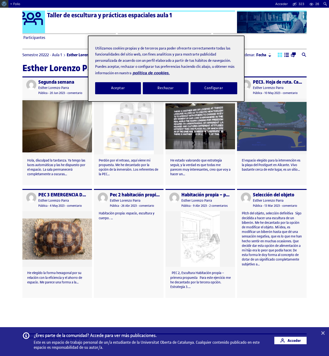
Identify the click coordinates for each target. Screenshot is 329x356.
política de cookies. (151, 73)
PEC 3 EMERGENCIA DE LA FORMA (73, 194)
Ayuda (219, 37)
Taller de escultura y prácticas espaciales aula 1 (109, 15)
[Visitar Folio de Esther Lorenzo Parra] (31, 85)
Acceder (294, 340)
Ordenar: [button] (253, 54)
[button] (280, 55)
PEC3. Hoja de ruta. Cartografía (285, 82)
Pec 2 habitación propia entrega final (148, 194)
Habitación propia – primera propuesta (222, 194)
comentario (74, 93)
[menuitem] (4, 4)
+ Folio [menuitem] (15, 4)
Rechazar (166, 88)
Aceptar (118, 88)
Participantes (34, 37)
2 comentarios (218, 206)
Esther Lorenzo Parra (53, 88)
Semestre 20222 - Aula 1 (42, 54)
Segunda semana (56, 82)
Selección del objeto (273, 194)
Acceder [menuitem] (281, 4)
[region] (166, 69)
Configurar (213, 88)
